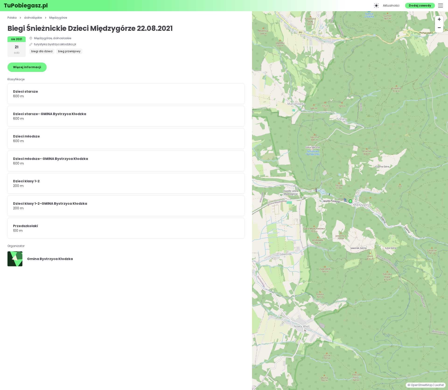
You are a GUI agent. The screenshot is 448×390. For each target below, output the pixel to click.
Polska (12, 18)
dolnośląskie (33, 18)
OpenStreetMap (422, 385)
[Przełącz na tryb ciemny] (376, 5)
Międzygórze (58, 18)
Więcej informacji (27, 67)
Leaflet (439, 385)
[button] (350, 201)
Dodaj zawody (420, 5)
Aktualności (391, 5)
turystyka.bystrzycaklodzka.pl (55, 44)
